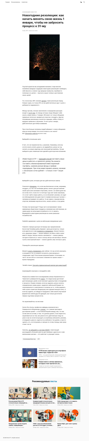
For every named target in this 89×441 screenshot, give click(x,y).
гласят (43, 279)
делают (44, 101)
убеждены (33, 186)
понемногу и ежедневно (45, 231)
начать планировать (34, 251)
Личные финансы (15, 2)
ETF (38, 339)
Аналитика (24, 2)
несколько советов (31, 133)
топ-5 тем (31, 113)
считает (43, 309)
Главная (7, 2)
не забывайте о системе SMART (39, 330)
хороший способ (45, 159)
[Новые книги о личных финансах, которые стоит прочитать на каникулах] (29, 363)
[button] (81, 2)
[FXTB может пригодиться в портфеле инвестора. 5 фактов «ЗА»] (29, 352)
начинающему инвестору (29, 12)
